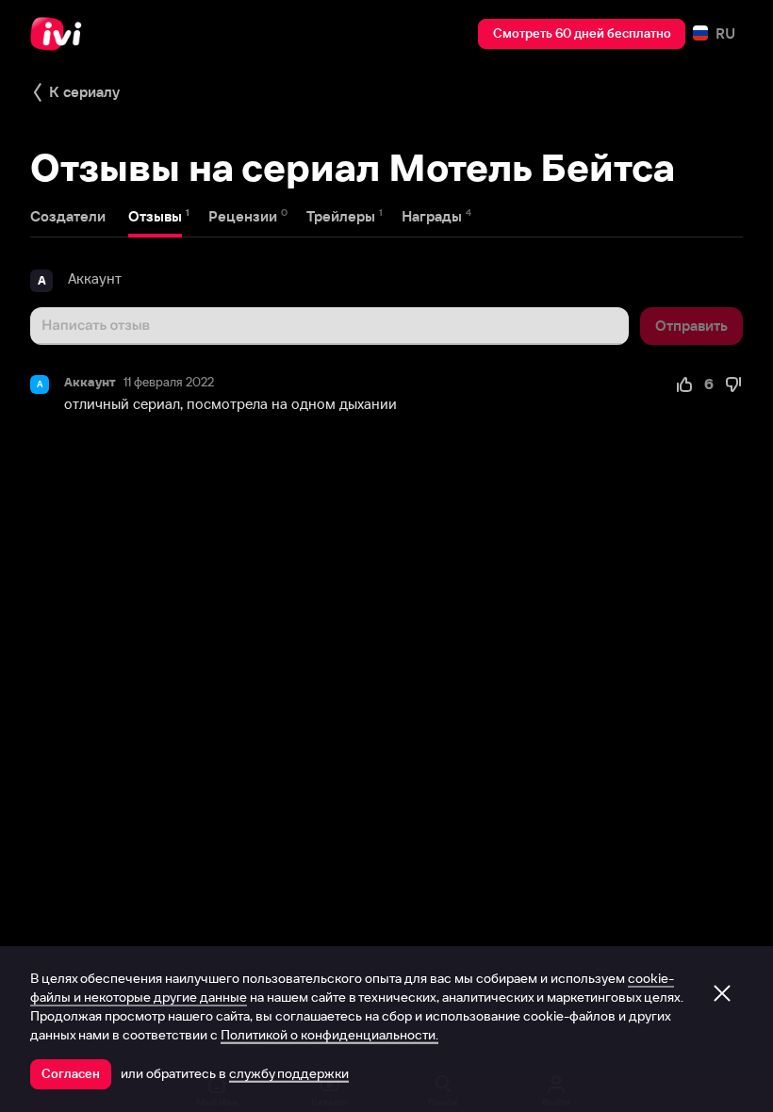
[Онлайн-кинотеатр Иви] (61, 34)
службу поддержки (289, 1073)
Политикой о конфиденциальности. (329, 1034)
